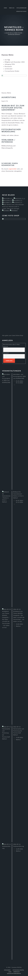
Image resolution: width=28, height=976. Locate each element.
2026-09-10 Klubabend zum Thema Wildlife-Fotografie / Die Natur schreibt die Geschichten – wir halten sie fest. (18, 615)
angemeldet (13, 169)
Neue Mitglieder (13, 153)
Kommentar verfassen (14, 34)
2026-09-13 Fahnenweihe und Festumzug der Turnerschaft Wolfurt (18, 731)
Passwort (6, 353)
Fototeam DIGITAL (14, 3)
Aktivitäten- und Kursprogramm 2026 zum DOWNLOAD (19, 376)
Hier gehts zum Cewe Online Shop (12, 335)
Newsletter (22, 153)
